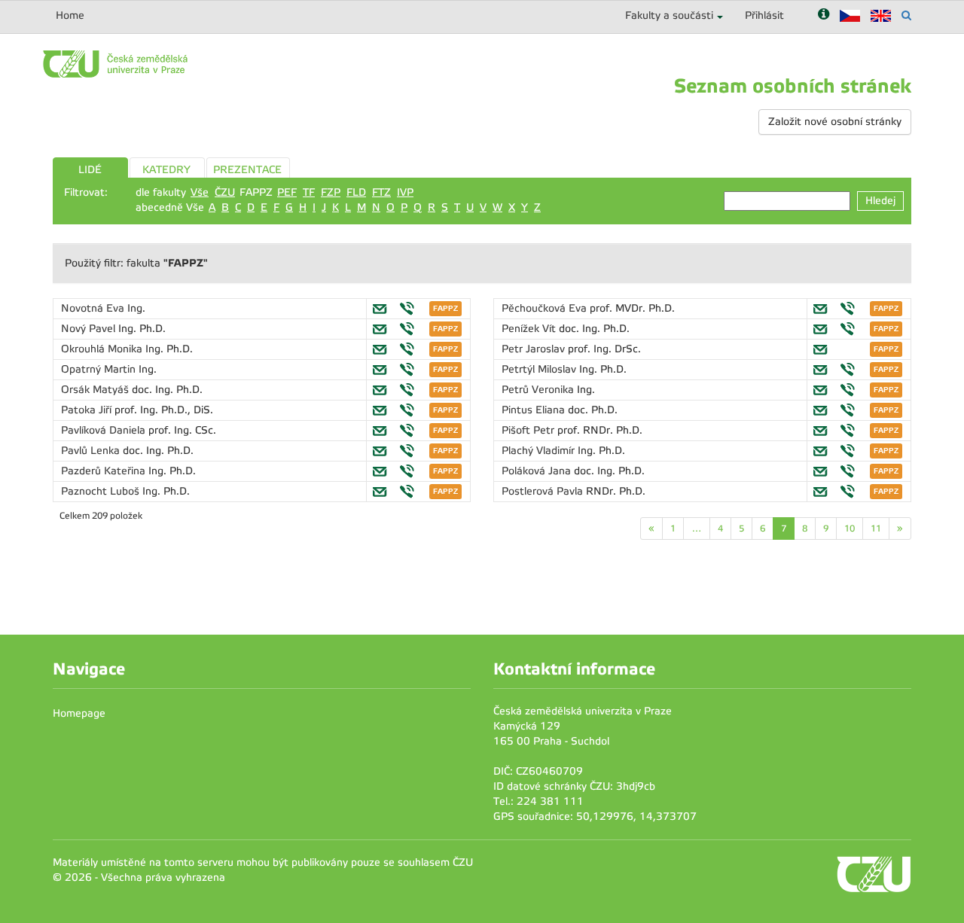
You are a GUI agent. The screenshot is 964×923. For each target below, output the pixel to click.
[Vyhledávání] (906, 15)
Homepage (79, 713)
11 (876, 528)
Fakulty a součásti (669, 15)
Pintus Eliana (535, 410)
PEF (287, 192)
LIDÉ (90, 169)
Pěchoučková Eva (546, 308)
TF (309, 192)
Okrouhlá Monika (103, 349)
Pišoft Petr (529, 430)
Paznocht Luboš (101, 491)
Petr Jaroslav (535, 349)
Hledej (880, 200)
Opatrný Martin (100, 369)
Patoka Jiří (87, 410)
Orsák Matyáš (96, 389)
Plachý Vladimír (540, 450)
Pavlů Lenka (92, 450)
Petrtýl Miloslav (540, 369)
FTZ (381, 192)
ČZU (225, 192)
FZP (330, 192)
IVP (405, 192)
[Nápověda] (823, 15)
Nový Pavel (89, 328)
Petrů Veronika (539, 389)
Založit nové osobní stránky (834, 121)
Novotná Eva (94, 308)
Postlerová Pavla (544, 491)
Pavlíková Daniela (104, 430)
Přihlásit (764, 15)
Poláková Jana (538, 471)
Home (70, 15)
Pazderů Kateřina (104, 471)
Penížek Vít (530, 328)
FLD (356, 192)
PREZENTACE (247, 169)
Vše (200, 192)
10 (849, 528)
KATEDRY (166, 169)
